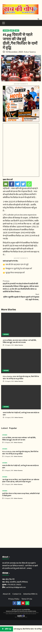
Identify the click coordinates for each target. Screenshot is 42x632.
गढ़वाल (16, 30)
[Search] (38, 19)
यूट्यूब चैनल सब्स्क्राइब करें (15, 272)
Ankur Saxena (30, 52)
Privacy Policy (13, 599)
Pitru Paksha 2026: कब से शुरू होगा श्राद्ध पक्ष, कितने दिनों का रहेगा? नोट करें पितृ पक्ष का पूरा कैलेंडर (21, 377)
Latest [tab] (4, 428)
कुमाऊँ (11, 30)
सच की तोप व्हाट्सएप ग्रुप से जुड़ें (17, 264)
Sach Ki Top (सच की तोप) (23, 609)
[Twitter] (23, 184)
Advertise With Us (30, 594)
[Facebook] (11, 184)
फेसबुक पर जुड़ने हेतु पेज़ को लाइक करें (19, 268)
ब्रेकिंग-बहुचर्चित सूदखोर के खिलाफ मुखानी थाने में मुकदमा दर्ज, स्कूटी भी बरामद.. (21, 297)
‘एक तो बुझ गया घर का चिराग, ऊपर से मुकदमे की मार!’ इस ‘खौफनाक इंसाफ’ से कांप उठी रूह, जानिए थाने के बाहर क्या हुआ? (20, 481)
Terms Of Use (26, 599)
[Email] (5, 184)
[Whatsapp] (29, 184)
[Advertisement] (21, 524)
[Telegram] (17, 184)
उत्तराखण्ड (5, 30)
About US (6, 594)
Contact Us (16, 594)
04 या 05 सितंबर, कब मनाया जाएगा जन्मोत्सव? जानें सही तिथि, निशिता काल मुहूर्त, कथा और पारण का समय (19, 341)
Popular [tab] (13, 428)
